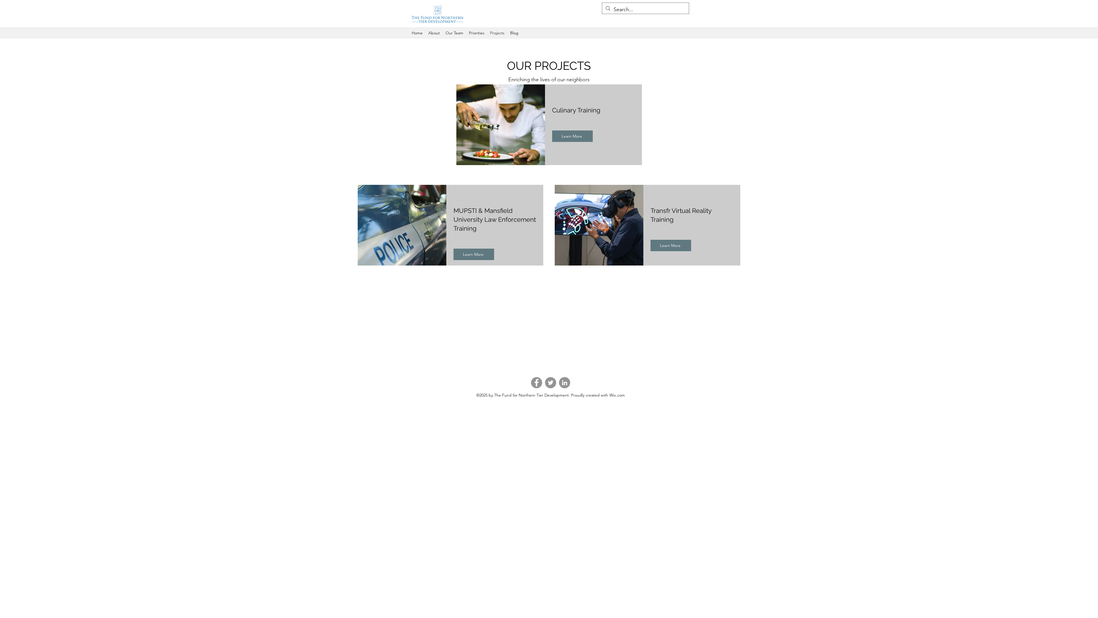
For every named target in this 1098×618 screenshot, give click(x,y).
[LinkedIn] (564, 382)
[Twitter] (550, 382)
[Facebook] (536, 382)
